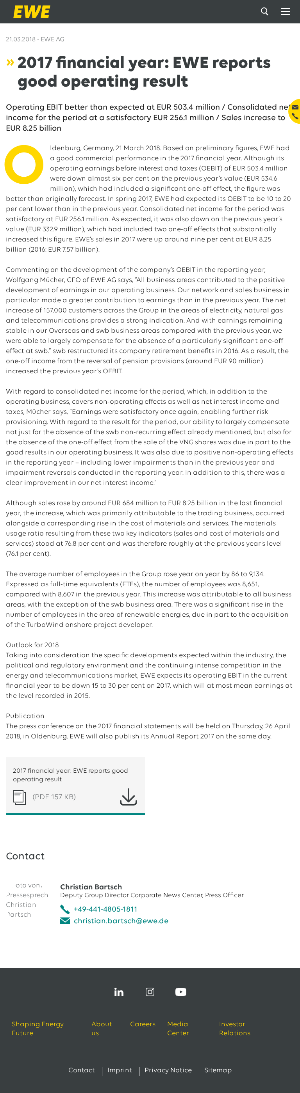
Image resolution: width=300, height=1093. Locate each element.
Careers (142, 1024)
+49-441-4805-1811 (106, 910)
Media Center (178, 1029)
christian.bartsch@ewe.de (121, 921)
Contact (81, 1070)
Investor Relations (234, 1029)
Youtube (181, 992)
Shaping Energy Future (38, 1029)
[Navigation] (285, 11)
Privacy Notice (168, 1070)
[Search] (266, 11)
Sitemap (218, 1070)
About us (101, 1029)
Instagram (150, 992)
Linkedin (119, 992)
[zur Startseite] (29, 11)
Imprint (119, 1070)
